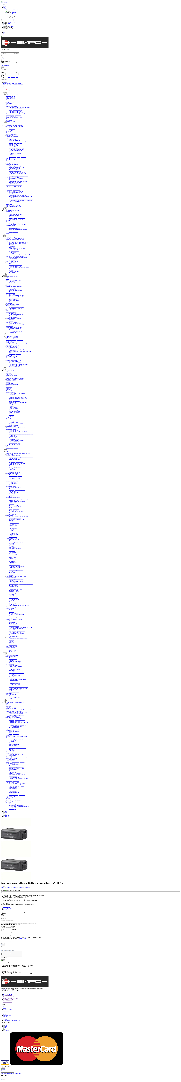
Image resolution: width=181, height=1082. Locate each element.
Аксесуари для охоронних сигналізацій (18, 687)
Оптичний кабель (13, 301)
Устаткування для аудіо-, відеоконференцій (19, 254)
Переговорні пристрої (14, 662)
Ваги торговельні (13, 432)
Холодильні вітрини (14, 636)
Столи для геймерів (14, 734)
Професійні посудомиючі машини (17, 631)
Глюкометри (12, 610)
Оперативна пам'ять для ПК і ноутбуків (15, 113)
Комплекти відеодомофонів (15, 661)
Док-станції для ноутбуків (15, 168)
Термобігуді (12, 493)
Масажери (11, 612)
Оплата (5, 1019)
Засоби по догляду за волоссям (16, 488)
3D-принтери (9, 371)
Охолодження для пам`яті (15, 111)
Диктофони (12, 246)
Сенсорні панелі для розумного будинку (18, 778)
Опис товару (6, 907)
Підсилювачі (12, 260)
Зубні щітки (12, 651)
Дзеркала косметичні (14, 500)
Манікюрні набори (13, 510)
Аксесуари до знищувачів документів (15, 378)
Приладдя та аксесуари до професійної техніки (20, 627)
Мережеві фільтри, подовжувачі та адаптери (16, 756)
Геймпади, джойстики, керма (16, 713)
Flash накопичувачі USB (15, 362)
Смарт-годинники (10, 796)
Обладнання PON (10, 310)
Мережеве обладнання (12, 276)
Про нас (5, 1016)
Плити (10, 477)
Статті (4, 1008)
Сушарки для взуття (14, 534)
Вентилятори (12, 580)
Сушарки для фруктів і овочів (16, 570)
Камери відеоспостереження (16, 681)
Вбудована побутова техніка (13, 455)
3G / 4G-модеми (10, 277)
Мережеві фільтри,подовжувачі (16, 805)
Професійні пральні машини (16, 632)
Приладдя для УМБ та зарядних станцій (13, 84)
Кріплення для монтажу (15, 328)
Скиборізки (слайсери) (14, 567)
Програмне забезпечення (12, 162)
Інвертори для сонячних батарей (17, 720)
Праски (11, 530)
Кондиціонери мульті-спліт (15, 589)
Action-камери (12, 263)
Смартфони (9, 204)
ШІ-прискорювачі (10, 98)
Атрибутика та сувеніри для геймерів (15, 729)
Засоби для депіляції (14, 505)
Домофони (11, 660)
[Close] (3, 945)
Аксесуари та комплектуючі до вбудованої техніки (21, 457)
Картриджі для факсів (14, 401)
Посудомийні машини (14, 478)
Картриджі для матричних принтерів (18, 398)
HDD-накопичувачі (11, 116)
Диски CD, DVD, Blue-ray (15, 365)
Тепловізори (9, 693)
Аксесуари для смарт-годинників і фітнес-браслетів (18, 709)
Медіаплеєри (9, 220)
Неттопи (11, 130)
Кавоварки (11, 640)
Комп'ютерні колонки (11, 356)
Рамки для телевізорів (14, 216)
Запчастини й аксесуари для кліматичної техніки (21, 584)
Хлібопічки (12, 573)
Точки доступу (9, 326)
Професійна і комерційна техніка (14, 619)
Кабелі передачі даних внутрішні (17, 352)
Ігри (7, 703)
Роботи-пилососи (13, 532)
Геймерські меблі (10, 730)
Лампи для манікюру (14, 509)
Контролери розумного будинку (16, 768)
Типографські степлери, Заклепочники (15, 427)
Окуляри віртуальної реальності (16, 715)
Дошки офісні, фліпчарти (12, 384)
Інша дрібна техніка (14, 539)
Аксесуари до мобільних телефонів (14, 191)
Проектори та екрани (11, 225)
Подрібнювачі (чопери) (14, 565)
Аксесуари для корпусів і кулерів (14, 117)
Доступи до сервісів (14, 223)
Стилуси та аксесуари (14, 201)
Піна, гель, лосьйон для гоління (16, 511)
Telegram (13, 12)
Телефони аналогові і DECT (16, 423)
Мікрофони (12, 247)
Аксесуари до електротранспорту (17, 739)
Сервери (11, 154)
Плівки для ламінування (15, 410)
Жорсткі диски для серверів (15, 143)
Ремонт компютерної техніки (10, 996)
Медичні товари (10, 608)
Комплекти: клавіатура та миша (13, 357)
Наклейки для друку (14, 404)
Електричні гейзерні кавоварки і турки (18, 638)
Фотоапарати (12, 272)
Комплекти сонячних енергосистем (17, 725)
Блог (4, 7)
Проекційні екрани (13, 232)
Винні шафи (12, 622)
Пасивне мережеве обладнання (13, 318)
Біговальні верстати (11, 380)
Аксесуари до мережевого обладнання (15, 288)
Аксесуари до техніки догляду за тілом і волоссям (18, 453)
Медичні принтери (13, 613)
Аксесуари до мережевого (15, 290)
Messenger (14, 13)
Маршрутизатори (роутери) (12, 304)
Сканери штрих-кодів (14, 441)
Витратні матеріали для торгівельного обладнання (21, 434)
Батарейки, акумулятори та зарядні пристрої (19, 267)
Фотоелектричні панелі (14, 727)
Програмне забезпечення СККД (16, 673)
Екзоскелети (12, 759)
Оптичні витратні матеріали (16, 314)
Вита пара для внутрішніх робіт (16, 295)
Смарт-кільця (9, 797)
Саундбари (11, 253)
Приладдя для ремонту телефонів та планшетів (20, 200)
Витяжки (11, 468)
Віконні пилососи (13, 521)
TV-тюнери (9, 211)
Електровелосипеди (14, 744)
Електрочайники (13, 552)
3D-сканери (9, 374)
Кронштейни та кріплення (15, 214)
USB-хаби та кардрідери (12, 337)
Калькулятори (9, 385)
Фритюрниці (12, 572)
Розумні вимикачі (13, 769)
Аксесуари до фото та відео (15, 266)
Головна (5, 6)
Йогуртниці (12, 553)
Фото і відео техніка (11, 262)
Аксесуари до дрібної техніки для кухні (18, 542)
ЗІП (10, 396)
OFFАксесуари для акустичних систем (18, 242)
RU (4, 33)
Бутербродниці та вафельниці (16, 546)
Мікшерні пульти (13, 258)
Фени (10, 496)
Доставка (5, 1018)
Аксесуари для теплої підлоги (16, 579)
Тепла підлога (12, 600)
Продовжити (3, 79)
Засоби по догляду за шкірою (16, 507)
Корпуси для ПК (10, 102)
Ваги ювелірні (12, 620)
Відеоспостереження (8, 1000)
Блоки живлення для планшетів (16, 179)
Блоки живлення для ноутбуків (16, 167)
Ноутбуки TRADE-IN (11, 134)
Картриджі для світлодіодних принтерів (18, 399)
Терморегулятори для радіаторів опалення (19, 605)
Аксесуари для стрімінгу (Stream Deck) (15, 238)
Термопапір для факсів (14, 411)
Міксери (11, 558)
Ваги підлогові (9, 454)
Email (2, 62)
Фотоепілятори (12, 514)
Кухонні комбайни (13, 554)
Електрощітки (12, 524)
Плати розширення (10, 97)
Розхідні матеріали (10, 392)
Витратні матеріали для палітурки (17, 393)
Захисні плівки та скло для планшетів (18, 181)
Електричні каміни (13, 582)
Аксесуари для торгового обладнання (18, 431)
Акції (4, 8)
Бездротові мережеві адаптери (16, 307)
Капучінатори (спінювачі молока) (17, 643)
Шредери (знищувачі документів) (14, 446)
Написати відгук (22, 938)
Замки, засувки (12, 668)
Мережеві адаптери (11, 305)
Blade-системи (12, 139)
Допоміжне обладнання (14, 721)
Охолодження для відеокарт (15, 108)
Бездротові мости (10, 293)
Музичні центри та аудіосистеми (17, 248)
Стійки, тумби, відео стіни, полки (17, 218)
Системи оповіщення (14, 692)
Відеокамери (12, 268)
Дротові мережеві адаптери (15, 308)
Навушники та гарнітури (12, 261)
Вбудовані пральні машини (15, 464)
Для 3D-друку (12, 394)
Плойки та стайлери (14, 492)
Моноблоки (12, 129)
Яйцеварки (11, 575)
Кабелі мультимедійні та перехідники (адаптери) (20, 351)
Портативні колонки (14, 251)
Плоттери (8, 388)
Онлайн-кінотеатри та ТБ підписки (17, 224)
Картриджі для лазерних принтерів (17, 397)
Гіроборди (11, 741)
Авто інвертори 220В (14, 804)
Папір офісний (12, 406)
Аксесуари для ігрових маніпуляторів (18, 343)
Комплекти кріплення (14, 723)
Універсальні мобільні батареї (13, 800)
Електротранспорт (10, 737)
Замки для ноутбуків (14, 169)
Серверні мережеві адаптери (16, 155)
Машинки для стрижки (14, 648)
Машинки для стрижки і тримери (17, 490)
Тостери (11, 571)
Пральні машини (13, 483)
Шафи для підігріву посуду (15, 472)
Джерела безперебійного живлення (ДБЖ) (16, 736)
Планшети (8, 158)
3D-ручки (8, 373)
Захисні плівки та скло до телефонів (18, 195)
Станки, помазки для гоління (16, 512)
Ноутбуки (8, 132)
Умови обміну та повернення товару (12, 1020)
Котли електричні (13, 590)
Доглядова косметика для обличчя (17, 501)
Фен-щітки (11, 495)
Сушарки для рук (13, 634)
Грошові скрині (12, 435)
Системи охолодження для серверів (17, 157)
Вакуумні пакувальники (15, 548)
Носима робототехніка (11, 758)
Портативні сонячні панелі (15, 726)
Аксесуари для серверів (14, 140)
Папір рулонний (13, 407)
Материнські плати (10, 104)
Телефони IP (12, 282)
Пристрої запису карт (14, 671)
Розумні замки (12, 772)
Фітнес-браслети (10, 801)
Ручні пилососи (13, 533)
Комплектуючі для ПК (12, 94)
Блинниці (11, 544)
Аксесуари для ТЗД (13, 430)
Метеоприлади (12, 593)
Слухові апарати (13, 615)
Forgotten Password (5, 65)
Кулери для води (13, 623)
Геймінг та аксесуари (11, 342)
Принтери (8, 389)
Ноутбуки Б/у (9, 135)
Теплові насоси (12, 604)
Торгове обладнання (11, 429)
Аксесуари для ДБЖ (11, 708)
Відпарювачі (12, 520)
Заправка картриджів (8, 999)
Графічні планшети (10, 160)
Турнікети (11, 674)
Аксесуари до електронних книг (14, 185)
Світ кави (8, 637)
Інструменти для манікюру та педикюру (18, 498)
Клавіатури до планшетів (15, 182)
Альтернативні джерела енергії (13, 717)
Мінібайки (11, 749)
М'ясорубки (12, 556)
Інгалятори (11, 609)
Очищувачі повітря (13, 598)
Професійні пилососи (14, 629)
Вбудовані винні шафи (14, 459)
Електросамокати (13, 745)
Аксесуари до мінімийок (15, 518)
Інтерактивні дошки (14, 226)
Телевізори (8, 233)
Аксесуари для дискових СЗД (16, 323)
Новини (5, 1006)
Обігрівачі (11, 594)
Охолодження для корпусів (15, 110)
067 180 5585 (4, 989)
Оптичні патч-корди (14, 317)
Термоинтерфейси (10, 121)
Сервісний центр (7, 994)
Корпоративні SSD (13, 145)
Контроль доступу (10, 664)
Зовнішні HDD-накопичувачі (13, 345)
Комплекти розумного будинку (16, 767)
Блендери (11, 543)
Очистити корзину (16, 1073)
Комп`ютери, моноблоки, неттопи (14, 126)
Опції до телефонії (13, 422)
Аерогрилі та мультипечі (15, 540)
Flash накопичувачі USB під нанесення (18, 364)
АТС (10, 420)
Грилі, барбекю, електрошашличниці (18, 549)
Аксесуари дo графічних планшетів (14, 186)
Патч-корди (12, 329)
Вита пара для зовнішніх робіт (16, 296)
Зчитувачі (11, 676)
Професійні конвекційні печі (16, 628)
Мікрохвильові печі (14, 557)
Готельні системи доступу (15, 666)
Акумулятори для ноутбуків (15, 165)
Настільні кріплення (14, 215)
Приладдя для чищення (14, 174)
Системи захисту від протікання (17, 779)
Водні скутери (12, 740)
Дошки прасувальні (14, 523)
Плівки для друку (13, 408)
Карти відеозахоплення (14, 683)
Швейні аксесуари (13, 535)
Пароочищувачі (13, 528)
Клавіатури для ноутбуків (15, 171)
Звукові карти (9, 118)
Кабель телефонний (14, 300)
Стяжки (11, 321)
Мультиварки (12, 561)
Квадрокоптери (12, 755)
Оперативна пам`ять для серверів (17, 149)
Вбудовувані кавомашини (15, 467)
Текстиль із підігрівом (11, 646)
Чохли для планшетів (14, 183)
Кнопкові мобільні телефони (13, 205)
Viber (11, 11)
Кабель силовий (13, 299)
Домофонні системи (11, 656)
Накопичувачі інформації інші (13, 360)
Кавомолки (11, 642)
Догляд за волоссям (11, 486)
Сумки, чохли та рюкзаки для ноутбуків (18, 176)
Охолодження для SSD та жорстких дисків (19, 107)
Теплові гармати (13, 601)
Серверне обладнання (11, 138)
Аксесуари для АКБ (11, 707)
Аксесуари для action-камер (15, 265)
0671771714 (15, 10)
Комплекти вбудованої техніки (16, 471)
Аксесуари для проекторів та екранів (18, 229)
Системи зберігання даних (12, 322)
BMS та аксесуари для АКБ (15, 718)
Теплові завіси (12, 603)
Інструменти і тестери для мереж (14, 286)
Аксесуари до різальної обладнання (14, 379)
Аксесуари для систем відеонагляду (17, 679)
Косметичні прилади (11, 607)
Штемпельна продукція (12, 448)
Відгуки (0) (6, 909)
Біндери (8, 382)
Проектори (11, 230)
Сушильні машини (13, 485)
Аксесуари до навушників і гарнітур (15, 239)
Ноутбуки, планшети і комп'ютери (15, 125)
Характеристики (7, 908)
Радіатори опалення (14, 599)
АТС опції (11, 421)
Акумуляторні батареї (11, 716)
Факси (7, 445)
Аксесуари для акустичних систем (17, 243)
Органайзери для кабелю (15, 354)
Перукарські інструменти (15, 491)
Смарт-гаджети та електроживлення (12, 83)
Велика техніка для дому (12, 481)
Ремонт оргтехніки (8, 995)
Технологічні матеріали (14, 412)
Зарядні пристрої (13, 193)
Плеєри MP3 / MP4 (13, 249)
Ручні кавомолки (13, 645)
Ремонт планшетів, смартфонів (10, 998)
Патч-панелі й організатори (15, 331)
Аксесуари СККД (13, 665)
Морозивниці (12, 559)
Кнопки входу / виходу (14, 669)
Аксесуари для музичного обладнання (18, 257)
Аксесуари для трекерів (14, 697)
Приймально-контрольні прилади (17, 690)
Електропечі (12, 551)
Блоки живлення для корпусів (13, 115)
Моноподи (11, 197)
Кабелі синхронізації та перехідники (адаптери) (20, 196)
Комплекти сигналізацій (15, 689)
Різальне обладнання (11, 390)
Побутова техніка (11, 451)
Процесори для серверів (15, 153)
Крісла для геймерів (14, 732)
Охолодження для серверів (15, 150)
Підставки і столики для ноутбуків (17, 173)
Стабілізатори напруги (11, 798)
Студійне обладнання (14, 271)
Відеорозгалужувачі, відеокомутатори (18, 349)
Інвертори (8, 706)
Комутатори (9, 303)
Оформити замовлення (6, 1073)
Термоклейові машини (11, 426)
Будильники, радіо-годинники (16, 519)
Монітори (8, 131)
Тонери (11, 413)
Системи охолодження (11, 106)
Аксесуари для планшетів (12, 177)
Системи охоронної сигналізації (14, 685)
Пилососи (11, 529)
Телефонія (8, 418)
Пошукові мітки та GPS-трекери (14, 206)
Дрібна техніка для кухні (12, 538)
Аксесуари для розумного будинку (17, 765)
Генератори (9, 735)
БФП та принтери (10, 383)
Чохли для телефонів (14, 202)
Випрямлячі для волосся (15, 487)
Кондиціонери (12, 587)
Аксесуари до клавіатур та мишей (14, 340)
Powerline (8, 285)
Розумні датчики (13, 770)
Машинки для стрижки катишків (17, 526)
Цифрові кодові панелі (14, 675)
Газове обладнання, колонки (16, 581)
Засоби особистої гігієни (15, 506)
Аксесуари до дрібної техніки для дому (18, 516)
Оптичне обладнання (11, 312)
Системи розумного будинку (13, 782)
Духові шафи (12, 469)
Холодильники (12, 479)
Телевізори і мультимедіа (13, 210)
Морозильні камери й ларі (15, 476)
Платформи (12, 152)
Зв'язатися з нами (7, 1009)
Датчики (11, 698)
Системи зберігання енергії (12, 781)
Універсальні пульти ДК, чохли (16, 219)
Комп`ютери (12, 127)
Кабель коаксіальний (14, 298)
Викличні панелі (13, 659)
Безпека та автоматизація (13, 655)
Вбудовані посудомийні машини (17, 463)
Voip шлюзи (12, 281)
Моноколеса (12, 750)
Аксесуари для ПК (10, 163)
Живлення (8, 802)
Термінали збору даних (14, 443)
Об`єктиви (11, 270)
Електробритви (12, 502)
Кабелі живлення (13, 350)
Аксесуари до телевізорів (12, 213)
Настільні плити (13, 562)
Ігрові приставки (10, 704)
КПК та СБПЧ (12, 403)
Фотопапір (11, 415)
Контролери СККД (13, 670)
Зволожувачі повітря (14, 585)
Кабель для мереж (10, 294)
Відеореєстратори (13, 680)
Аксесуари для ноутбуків (12, 164)
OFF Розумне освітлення (15, 764)
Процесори (9, 103)
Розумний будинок (10, 763)
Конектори (11, 319)
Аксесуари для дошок (11, 375)
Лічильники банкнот (14, 437)
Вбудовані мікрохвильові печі (16, 460)
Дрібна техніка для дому (12, 515)
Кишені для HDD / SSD (14, 366)
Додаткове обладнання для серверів (17, 141)
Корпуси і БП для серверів (15, 146)
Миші (7, 359)
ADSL (7, 279)
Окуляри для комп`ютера (12, 136)
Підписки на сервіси (11, 221)
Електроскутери (13, 746)
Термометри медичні (14, 617)
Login (2, 66)
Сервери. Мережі (7, 1002)
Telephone (3, 74)
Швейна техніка (13, 537)
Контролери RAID (13, 144)
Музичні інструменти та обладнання (15, 256)
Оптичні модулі (13, 315)
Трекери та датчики (11, 694)
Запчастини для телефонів (15, 192)
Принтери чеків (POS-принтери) (17, 440)
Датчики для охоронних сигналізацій (18, 688)
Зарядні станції (9, 751)
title (1, 1070)
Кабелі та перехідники (11, 347)
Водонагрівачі (12, 482)
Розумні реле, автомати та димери (17, 774)
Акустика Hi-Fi (12, 244)
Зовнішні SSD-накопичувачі (13, 346)
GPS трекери (12, 695)
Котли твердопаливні (14, 591)
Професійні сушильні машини (16, 633)
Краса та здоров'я (10, 647)
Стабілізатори (12, 809)
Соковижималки (13, 568)
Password (3, 64)
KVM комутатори (10, 284)
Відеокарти (9, 99)
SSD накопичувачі (10, 101)
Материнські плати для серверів (17, 148)
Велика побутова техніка (12, 473)
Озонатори (11, 595)
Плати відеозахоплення (14, 684)
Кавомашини (12, 641)
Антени (11, 291)
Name (2, 71)
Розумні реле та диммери (15, 773)
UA (4, 32)
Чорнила (11, 416)
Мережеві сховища (10, 309)
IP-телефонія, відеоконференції (13, 280)
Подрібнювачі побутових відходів (17, 566)
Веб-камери (9, 341)
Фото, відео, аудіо (11, 237)
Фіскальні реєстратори (14, 444)
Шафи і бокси (12, 332)
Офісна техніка (10, 370)
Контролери (9, 120)
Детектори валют (13, 436)
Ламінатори (9, 387)
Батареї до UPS (12, 807)
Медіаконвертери (13, 313)
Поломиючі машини (14, 626)
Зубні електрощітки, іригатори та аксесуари (16, 576)
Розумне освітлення (14, 777)
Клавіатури (9, 355)
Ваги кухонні (12, 547)
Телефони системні (13, 425)
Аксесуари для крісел (14, 731)
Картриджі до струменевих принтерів (18, 402)
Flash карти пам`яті (13, 361)
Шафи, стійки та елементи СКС (14, 327)
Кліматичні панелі (13, 586)
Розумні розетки (13, 776)
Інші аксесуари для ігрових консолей (18, 712)
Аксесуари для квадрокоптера (16, 754)
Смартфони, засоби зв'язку (13, 190)
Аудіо (7, 240)
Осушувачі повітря (13, 596)
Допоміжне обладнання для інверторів (18, 722)
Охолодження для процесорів (16, 112)
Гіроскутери (12, 743)
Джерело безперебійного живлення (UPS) (19, 806)
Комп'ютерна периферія (12, 336)
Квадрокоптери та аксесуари (13, 753)
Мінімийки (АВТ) (13, 525)
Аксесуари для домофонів (15, 657)
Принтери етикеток (14, 439)
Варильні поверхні (13, 458)
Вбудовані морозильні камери (16, 462)
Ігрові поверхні (10, 338)
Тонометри (11, 618)
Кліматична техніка (11, 577)
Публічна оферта (7, 1015)
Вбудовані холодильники (15, 465)
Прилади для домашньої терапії (16, 614)
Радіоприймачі (12, 252)
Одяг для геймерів (10, 760)
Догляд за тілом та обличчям (13, 497)
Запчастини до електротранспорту (17, 748)
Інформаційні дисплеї (14, 228)
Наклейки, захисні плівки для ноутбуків (18, 172)
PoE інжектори (12, 289)
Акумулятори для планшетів (16, 178)
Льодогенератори (13, 624)
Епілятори (11, 504)
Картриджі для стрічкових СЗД (16, 324)
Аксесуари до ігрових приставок (14, 711)
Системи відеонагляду (11, 678)
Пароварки (11, 563)
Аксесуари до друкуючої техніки (14, 376)
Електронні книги (10, 159)
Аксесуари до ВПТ (13, 474)
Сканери (8, 417)
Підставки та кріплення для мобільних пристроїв (21, 199)
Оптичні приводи (10, 96)
